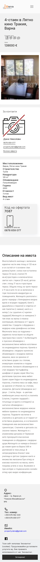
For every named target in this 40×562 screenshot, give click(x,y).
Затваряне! (20, 557)
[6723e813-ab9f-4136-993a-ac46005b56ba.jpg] (20, 99)
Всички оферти (10, 151)
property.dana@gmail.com (14, 147)
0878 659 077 (9, 143)
